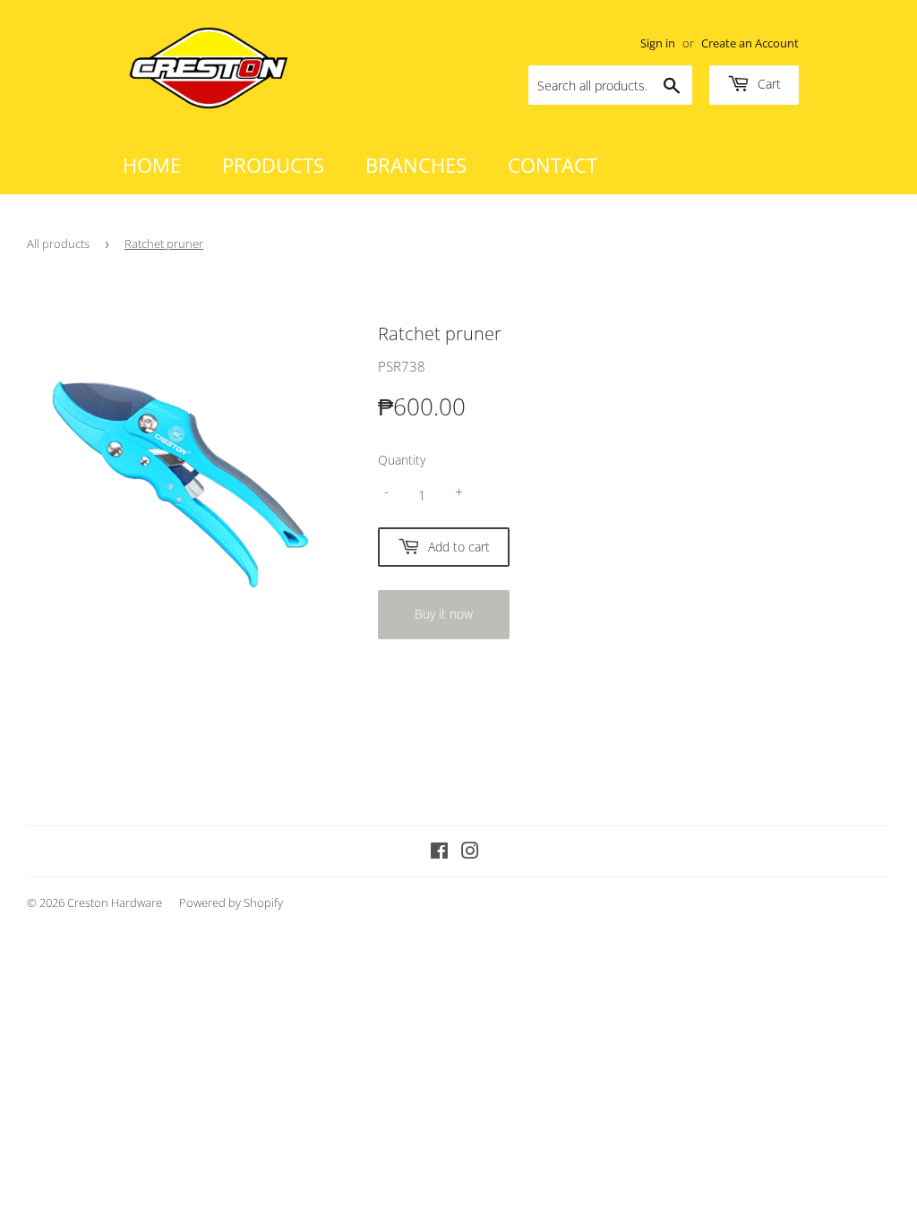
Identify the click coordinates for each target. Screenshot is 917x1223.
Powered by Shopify (231, 902)
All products (58, 243)
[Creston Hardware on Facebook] (439, 852)
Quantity (401, 459)
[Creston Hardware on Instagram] (470, 852)
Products (273, 164)
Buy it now (444, 613)
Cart (767, 83)
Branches (416, 164)
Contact (552, 164)
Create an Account (750, 43)
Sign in (657, 43)
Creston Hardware (114, 902)
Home (152, 164)
